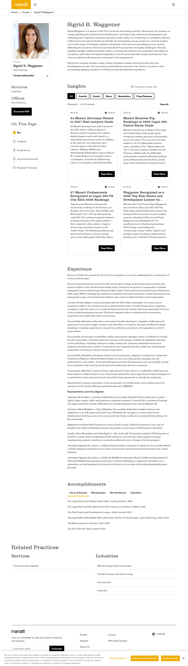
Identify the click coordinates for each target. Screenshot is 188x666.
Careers (112, 634)
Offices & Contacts (117, 640)
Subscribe (57, 648)
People (25, 12)
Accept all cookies (170, 658)
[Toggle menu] (35, 4)
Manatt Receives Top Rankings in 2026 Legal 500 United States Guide (145, 121)
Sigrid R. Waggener (44, 12)
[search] (173, 4)
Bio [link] (19, 132)
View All (164, 104)
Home (14, 12)
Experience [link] (23, 150)
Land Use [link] (16, 91)
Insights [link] (21, 141)
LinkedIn (160, 634)
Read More (106, 174)
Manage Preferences (118, 658)
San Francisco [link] (18, 102)
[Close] (184, 658)
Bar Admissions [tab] (118, 492)
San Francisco (20, 70)
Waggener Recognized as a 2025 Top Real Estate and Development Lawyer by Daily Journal (143, 198)
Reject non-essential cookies (144, 658)
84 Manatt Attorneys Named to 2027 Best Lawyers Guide (91, 120)
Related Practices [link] (27, 167)
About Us (85, 647)
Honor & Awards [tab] (78, 492)
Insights (84, 640)
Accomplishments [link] (27, 159)
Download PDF (21, 111)
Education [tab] (136, 492)
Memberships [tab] (98, 492)
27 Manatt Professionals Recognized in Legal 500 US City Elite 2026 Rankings (91, 196)
